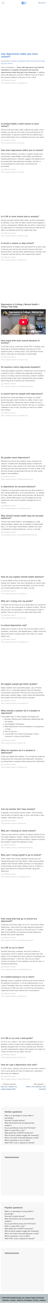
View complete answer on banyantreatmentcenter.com (19, 535)
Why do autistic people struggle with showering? (22, 1135)
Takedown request (9, 80)
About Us (20, 1300)
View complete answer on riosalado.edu (14, 415)
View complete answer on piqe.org (12, 143)
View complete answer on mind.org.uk (13, 593)
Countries (13, 61)
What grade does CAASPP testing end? (19, 1133)
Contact (13, 1300)
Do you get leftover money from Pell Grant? (20, 1128)
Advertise (5, 1300)
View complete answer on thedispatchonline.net (17, 479)
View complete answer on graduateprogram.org (17, 386)
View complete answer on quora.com (13, 618)
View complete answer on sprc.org (12, 172)
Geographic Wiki (23, 61)
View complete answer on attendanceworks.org (17, 847)
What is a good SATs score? (15, 1130)
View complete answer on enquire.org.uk (14, 236)
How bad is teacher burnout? (15, 1120)
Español (43, 3)
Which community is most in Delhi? (17, 1140)
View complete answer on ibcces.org (13, 743)
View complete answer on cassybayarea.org (16, 508)
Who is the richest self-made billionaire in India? (22, 1138)
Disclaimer (28, 1300)
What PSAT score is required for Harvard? (20, 1143)
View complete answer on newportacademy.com (17, 940)
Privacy (36, 1300)
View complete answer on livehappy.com (14, 703)
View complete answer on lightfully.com (14, 83)
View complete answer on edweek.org (13, 260)
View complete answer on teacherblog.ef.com (16, 969)
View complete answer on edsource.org (14, 359)
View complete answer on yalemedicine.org (15, 877)
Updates (43, 1300)
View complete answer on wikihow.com (14, 767)
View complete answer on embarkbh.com (15, 642)
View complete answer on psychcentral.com (15, 1079)
